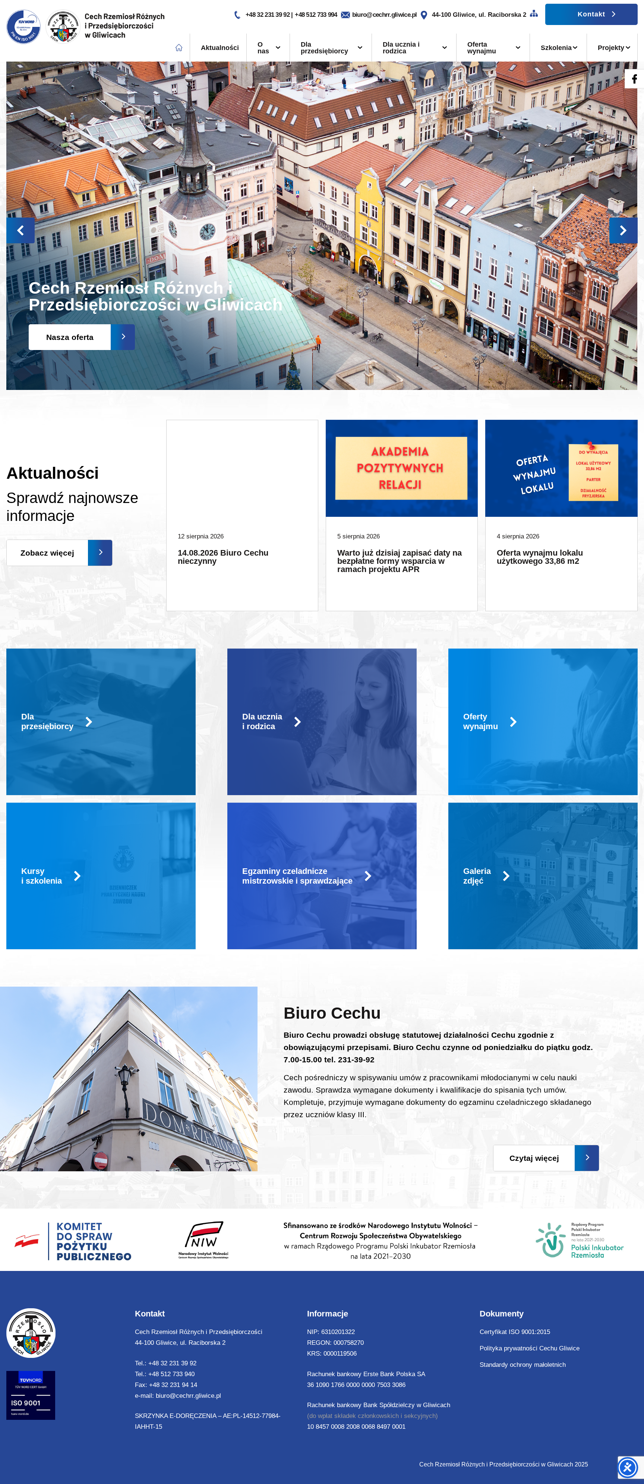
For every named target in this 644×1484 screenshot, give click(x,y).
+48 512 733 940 (171, 1374)
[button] (623, 230)
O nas (263, 48)
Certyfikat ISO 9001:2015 (515, 1331)
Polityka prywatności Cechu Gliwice (530, 1348)
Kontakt (591, 14)
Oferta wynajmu (481, 48)
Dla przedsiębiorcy (324, 48)
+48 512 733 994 (316, 14)
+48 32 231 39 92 (268, 14)
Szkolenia (556, 47)
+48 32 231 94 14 (173, 1384)
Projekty (611, 47)
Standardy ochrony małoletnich (523, 1364)
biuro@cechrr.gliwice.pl (384, 14)
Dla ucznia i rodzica (401, 48)
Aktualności (220, 47)
